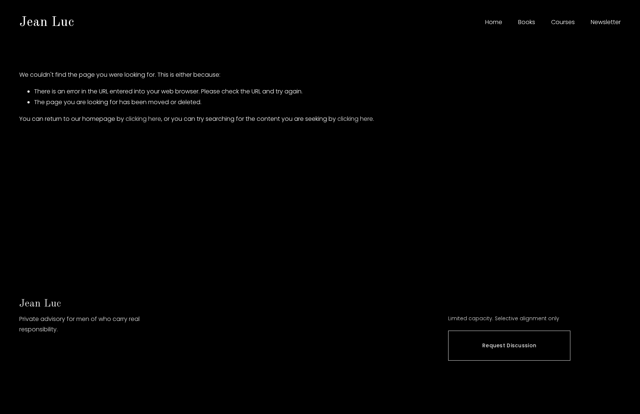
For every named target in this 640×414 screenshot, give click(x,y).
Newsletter (606, 22)
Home (493, 22)
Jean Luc (46, 22)
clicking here (143, 119)
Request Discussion (509, 345)
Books (526, 22)
